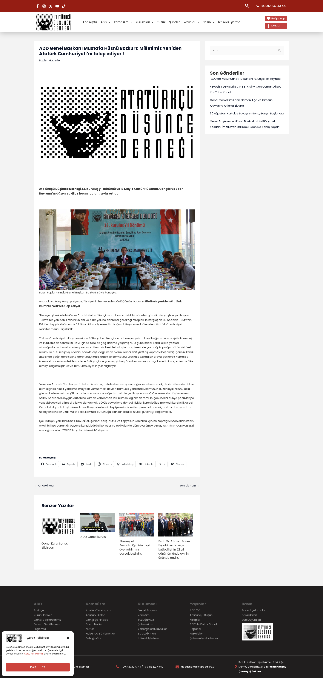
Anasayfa (90, 22)
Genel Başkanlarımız (47, 620)
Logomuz (40, 629)
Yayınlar (190, 22)
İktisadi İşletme (229, 22)
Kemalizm (121, 22)
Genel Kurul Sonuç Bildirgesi (54, 545)
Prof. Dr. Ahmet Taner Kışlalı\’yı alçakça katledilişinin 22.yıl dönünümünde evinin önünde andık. (174, 549)
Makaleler (196, 633)
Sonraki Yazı (189, 485)
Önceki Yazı (44, 485)
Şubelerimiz (146, 624)
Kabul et (37, 667)
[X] (51, 6)
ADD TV (195, 610)
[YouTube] (57, 6)
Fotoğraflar (93, 638)
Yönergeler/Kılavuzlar (152, 629)
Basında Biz (249, 615)
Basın (207, 22)
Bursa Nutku (94, 624)
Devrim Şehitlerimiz (47, 624)
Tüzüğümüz (146, 620)
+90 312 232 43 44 (273, 6)
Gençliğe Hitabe (97, 620)
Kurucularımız (43, 615)
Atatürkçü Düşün (201, 615)
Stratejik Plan (147, 633)
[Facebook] (37, 6)
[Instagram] (44, 6)
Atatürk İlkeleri (95, 615)
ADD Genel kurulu (93, 537)
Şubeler (174, 22)
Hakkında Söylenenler (100, 633)
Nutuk (90, 629)
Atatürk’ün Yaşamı (98, 610)
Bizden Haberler (50, 60)
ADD (104, 22)
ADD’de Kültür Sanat (203, 624)
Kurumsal (143, 22)
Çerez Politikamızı (33, 653)
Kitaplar (195, 620)
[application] (108, 22)
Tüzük (161, 22)
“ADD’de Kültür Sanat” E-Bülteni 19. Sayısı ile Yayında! (245, 79)
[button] (68, 638)
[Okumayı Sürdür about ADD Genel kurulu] (97, 522)
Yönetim (144, 615)
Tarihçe (39, 610)
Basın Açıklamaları (254, 610)
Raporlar (195, 629)
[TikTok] (64, 6)
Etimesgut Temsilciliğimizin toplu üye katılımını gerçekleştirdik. (135, 547)
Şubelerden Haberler (204, 638)
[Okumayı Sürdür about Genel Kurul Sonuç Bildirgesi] (58, 526)
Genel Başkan (147, 610)
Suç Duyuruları (251, 620)
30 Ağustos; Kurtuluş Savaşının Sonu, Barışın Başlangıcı (247, 113)
